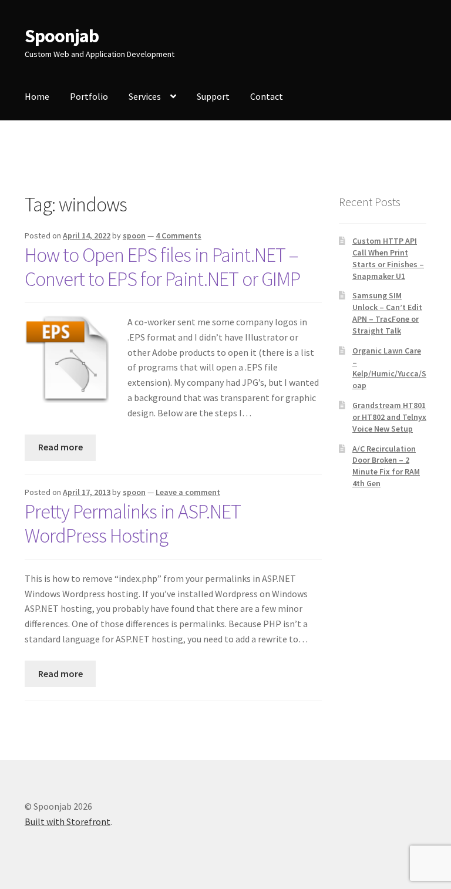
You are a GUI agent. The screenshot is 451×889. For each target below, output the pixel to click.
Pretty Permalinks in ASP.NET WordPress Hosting (133, 523)
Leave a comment (188, 492)
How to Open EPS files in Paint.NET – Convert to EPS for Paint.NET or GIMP (162, 267)
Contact (266, 96)
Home (37, 96)
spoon (134, 235)
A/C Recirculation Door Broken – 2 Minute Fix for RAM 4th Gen (386, 466)
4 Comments (178, 235)
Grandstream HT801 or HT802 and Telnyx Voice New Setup (389, 417)
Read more (60, 447)
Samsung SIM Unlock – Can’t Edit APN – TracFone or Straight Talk (387, 312)
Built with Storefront (67, 821)
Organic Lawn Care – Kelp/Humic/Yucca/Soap (389, 367)
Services (145, 96)
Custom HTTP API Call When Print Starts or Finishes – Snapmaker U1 (388, 258)
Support (213, 96)
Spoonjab (62, 36)
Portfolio (89, 96)
